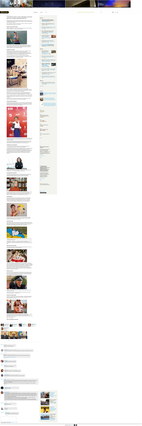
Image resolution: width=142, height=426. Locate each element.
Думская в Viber (43, 191)
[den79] (2, 344)
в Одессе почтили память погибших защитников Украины (46, 65)
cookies (72, 425)
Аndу (4, 354)
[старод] (2, 379)
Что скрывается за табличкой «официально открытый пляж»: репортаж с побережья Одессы (50, 93)
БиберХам (6, 360)
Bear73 (5, 365)
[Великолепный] (2, 393)
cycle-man (5, 349)
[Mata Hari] (2, 371)
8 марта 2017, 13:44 (9, 354)
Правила (13, 422)
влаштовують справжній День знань (47, 56)
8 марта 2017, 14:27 (13, 374)
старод (5, 379)
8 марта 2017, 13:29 (12, 349)
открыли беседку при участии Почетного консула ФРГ (49, 69)
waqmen (5, 408)
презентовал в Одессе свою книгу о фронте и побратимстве (46, 37)
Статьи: (41, 91)
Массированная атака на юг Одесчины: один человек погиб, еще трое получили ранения (109, 7)
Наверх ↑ (8, 340)
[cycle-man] (2, 351)
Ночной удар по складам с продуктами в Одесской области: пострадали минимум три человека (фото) (46, 7)
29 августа (41, 48)
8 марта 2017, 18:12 (13, 387)
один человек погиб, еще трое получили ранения (48, 76)
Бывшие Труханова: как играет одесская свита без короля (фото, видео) (14, 338)
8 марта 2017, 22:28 (12, 392)
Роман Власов (6, 374)
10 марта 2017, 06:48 (12, 408)
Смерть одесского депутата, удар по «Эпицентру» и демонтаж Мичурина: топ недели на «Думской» (13, 7)
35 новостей (5, 329)
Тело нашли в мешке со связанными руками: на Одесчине (45, 51)
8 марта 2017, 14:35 (9, 379)
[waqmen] (2, 409)
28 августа (41, 80)
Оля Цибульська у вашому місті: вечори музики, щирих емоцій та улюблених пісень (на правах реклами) (53, 408)
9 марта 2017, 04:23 (11, 403)
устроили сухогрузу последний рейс (52, 419)
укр (101, 12)
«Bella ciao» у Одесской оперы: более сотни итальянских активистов (48, 24)
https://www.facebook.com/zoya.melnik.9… (10, 357)
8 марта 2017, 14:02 (11, 360)
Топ (46, 12)
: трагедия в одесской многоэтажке (48, 45)
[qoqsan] (2, 402)
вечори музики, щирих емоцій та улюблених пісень (49, 27)
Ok (74, 425)
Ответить (5, 347)
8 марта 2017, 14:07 (10, 365)
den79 (5, 345)
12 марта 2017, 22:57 (14, 412)
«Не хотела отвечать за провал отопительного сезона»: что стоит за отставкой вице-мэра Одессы (23, 337)
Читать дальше (42, 155)
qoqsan (5, 403)
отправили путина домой (53, 402)
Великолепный (6, 392)
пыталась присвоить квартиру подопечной (48, 83)
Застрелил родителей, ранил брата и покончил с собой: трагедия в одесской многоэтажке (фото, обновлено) (79, 7)
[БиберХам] (2, 362)
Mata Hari (5, 370)
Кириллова (7, 412)
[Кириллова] (3, 412)
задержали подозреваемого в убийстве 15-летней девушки (46, 53)
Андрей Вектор (6, 387)
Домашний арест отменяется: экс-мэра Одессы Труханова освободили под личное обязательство (5, 337)
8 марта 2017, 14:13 (12, 370)
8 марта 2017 (8, 15)
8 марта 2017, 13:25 (10, 345)
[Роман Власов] (2, 376)
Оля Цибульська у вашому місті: (46, 27)
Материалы (35, 12)
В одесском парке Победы (45, 68)
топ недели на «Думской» (48, 21)
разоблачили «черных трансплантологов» (48, 74)
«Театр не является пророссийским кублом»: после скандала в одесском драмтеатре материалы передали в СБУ (49, 99)
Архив (41, 12)
